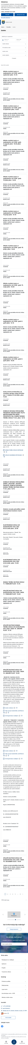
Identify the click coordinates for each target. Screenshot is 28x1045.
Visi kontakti (8, 1017)
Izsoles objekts (6, 55)
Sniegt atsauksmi (14, 929)
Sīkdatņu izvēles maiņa (7, 997)
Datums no (6, 39)
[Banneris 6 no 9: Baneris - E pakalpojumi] (14, 914)
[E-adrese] (4, 1013)
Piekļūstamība (5, 985)
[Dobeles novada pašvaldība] (12, 24)
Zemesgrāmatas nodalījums (12, 715)
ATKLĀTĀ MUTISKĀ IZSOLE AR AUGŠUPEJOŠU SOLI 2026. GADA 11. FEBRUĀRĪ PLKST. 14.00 (13, 592)
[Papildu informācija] (6, 451)
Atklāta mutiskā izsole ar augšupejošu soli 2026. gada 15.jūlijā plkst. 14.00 (12, 178)
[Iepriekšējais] (3, 914)
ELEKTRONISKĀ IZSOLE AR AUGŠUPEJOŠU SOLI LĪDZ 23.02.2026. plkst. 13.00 (11, 561)
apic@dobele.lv (6, 1008)
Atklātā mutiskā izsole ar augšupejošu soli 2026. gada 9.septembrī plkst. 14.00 (12, 107)
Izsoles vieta (5, 51)
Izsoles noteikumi (9, 708)
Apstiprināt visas (21, 14)
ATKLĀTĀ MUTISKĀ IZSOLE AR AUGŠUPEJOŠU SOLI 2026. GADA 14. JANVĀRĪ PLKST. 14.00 (13, 671)
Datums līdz (18, 39)
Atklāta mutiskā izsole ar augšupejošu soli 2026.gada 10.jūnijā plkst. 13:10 (12, 213)
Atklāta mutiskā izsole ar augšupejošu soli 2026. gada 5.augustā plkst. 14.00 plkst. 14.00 (12, 143)
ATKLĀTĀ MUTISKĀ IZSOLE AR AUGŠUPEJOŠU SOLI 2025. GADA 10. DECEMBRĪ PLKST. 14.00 (13, 859)
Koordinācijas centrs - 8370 (8, 993)
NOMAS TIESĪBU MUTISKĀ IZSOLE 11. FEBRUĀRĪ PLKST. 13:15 (13, 583)
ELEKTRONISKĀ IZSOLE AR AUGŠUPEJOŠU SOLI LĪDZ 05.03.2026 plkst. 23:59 (11, 526)
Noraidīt (7, 14)
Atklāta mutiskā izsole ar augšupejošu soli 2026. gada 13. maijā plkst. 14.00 (13, 285)
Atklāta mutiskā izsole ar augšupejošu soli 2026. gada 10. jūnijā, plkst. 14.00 (13, 247)
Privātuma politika (6, 981)
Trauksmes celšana (6, 971)
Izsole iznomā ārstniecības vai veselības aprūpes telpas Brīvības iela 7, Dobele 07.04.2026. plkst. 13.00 (13, 394)
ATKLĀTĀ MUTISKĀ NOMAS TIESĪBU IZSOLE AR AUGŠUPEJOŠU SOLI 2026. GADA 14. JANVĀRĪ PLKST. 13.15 (14, 627)
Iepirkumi (4, 963)
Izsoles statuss (6, 43)
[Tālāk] (25, 914)
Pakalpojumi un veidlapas (8, 959)
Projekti (3, 967)
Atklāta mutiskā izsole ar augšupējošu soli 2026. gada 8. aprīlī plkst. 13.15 (13, 321)
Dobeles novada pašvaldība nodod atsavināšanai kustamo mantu (14, 510)
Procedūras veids (6, 47)
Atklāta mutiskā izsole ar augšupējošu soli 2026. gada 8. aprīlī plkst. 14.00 (13, 358)
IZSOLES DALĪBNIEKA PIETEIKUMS (13, 455)
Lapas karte (4, 989)
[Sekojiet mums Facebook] (2, 1026)
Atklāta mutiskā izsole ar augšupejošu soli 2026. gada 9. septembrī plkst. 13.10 (13, 73)
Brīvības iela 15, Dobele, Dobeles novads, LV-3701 (15, 1010)
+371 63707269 (6, 1006)
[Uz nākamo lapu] (23, 894)
